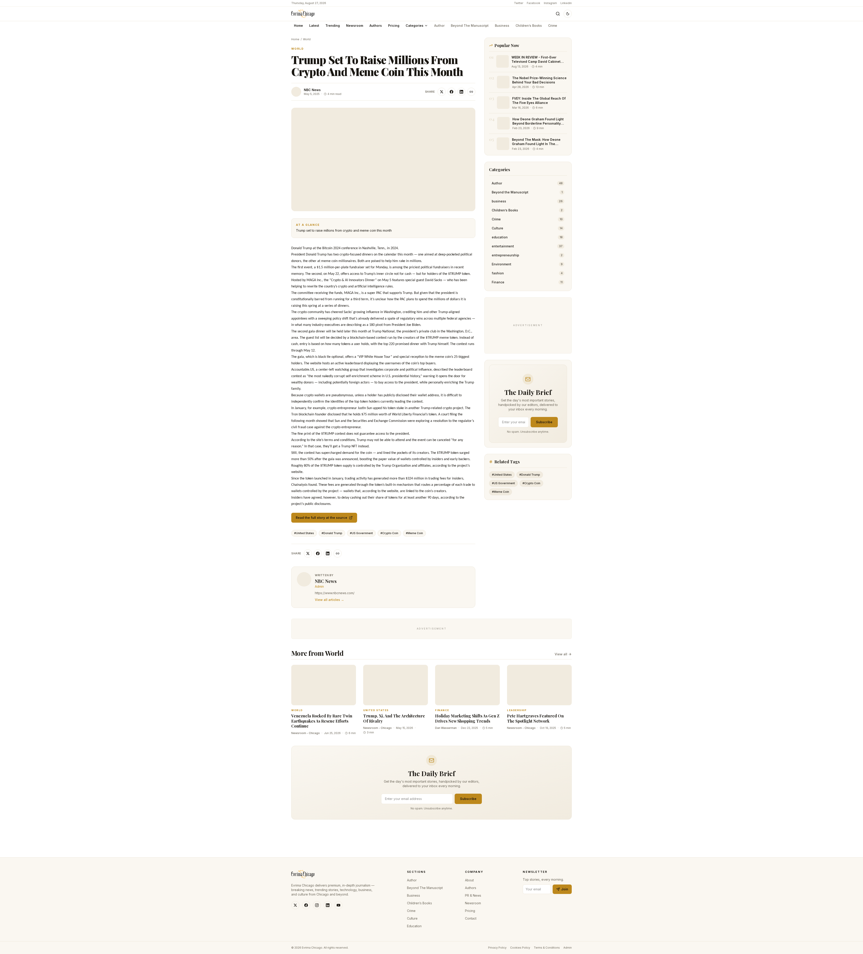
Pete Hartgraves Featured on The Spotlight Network (535, 718)
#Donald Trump (332, 533)
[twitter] (295, 905)
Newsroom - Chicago (305, 733)
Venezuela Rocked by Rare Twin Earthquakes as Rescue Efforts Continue (321, 721)
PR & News (473, 895)
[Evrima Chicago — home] (302, 14)
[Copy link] (471, 92)
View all (561, 654)
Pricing (393, 25)
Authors (375, 25)
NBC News (312, 90)
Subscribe (544, 422)
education (414, 926)
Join (564, 889)
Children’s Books (529, 25)
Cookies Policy (520, 947)
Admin (567, 947)
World (307, 39)
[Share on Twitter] (442, 92)
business (502, 25)
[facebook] (306, 905)
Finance (442, 710)
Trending (332, 25)
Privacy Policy (497, 947)
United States (376, 710)
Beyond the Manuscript (470, 25)
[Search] (558, 14)
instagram (550, 3)
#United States (304, 533)
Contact (470, 918)
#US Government (361, 533)
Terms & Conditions (547, 947)
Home (298, 25)
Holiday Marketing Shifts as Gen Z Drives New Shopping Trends (467, 718)
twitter (518, 3)
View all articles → (329, 600)
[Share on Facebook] (451, 92)
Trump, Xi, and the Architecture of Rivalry (394, 718)
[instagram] (317, 905)
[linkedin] (328, 905)
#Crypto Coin (389, 533)
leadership (517, 710)
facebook (533, 3)
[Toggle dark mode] (568, 14)
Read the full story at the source (321, 518)
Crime (552, 25)
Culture (412, 918)
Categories (414, 25)
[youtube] (338, 905)
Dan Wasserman (446, 728)
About (469, 880)
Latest (314, 25)
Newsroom (354, 25)
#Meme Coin (414, 533)
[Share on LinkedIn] (461, 92)
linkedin (566, 3)
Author (439, 25)
